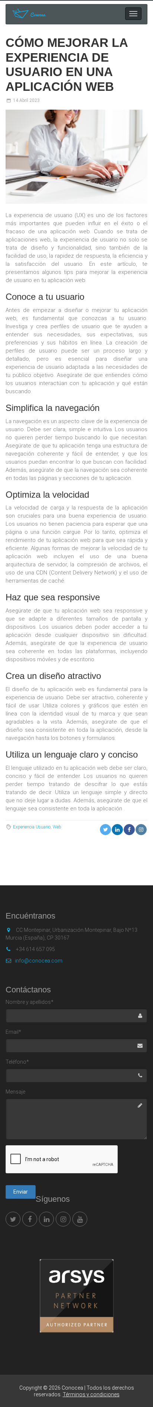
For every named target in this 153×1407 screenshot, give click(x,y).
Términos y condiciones (91, 1394)
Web (57, 827)
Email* (13, 1032)
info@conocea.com (38, 961)
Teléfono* (17, 1062)
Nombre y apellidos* (29, 1002)
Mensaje (15, 1092)
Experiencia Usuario (32, 827)
